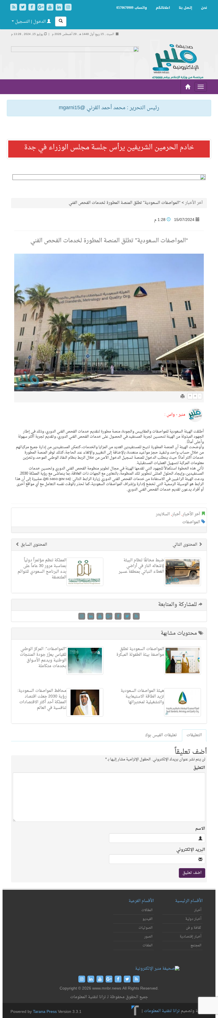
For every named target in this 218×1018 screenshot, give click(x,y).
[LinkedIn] (59, 8)
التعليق (199, 768)
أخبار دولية (193, 919)
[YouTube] (50, 8)
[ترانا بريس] (135, 1011)
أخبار (176, 514)
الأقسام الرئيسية (189, 901)
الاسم (200, 829)
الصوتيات (145, 928)
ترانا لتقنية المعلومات (162, 1011)
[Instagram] (68, 8)
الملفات (147, 945)
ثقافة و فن (193, 928)
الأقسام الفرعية (141, 901)
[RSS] (14, 8)
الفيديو (147, 919)
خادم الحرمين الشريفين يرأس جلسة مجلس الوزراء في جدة (109, 147)
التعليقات (194, 735)
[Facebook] (32, 8)
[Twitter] (23, 8)
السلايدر (163, 514)
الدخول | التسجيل (30, 22)
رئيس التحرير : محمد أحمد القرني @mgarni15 (109, 108)
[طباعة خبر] (183, 397)
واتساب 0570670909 (131, 8)
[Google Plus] (41, 8)
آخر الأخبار (194, 203)
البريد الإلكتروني (190, 850)
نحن (204, 8)
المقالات (146, 910)
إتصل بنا (185, 8)
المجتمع (195, 945)
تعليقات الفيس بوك (161, 735)
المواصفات (191, 522)
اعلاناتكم (163, 8)
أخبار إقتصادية (190, 937)
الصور (148, 937)
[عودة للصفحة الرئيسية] (177, 62)
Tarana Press (45, 1012)
